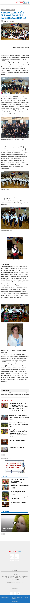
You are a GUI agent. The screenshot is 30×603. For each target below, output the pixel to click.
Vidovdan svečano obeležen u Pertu (19, 447)
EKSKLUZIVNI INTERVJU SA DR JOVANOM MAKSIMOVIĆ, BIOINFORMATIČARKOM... (18, 481)
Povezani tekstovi (6, 400)
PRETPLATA (13, 597)
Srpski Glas (6, 21)
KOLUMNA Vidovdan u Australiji (17, 440)
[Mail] (15, 593)
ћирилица (3, 458)
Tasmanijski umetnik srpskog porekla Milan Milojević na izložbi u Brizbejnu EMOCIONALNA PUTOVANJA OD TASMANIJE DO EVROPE (18, 433)
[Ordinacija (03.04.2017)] (15, 523)
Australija (4, 9)
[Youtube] (18, 593)
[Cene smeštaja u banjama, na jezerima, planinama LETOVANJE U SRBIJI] (4, 424)
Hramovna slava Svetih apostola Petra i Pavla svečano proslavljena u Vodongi (19, 417)
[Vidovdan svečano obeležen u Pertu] (4, 449)
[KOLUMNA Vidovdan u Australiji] (4, 442)
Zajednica (11, 9)
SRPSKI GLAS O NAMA (5, 597)
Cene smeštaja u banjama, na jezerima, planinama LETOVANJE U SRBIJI (18, 424)
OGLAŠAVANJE (15, 598)
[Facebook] (11, 593)
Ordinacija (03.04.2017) (8, 528)
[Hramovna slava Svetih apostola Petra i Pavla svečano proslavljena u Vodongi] (4, 417)
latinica (9, 458)
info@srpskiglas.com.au (17, 582)
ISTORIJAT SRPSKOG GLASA (22, 597)
